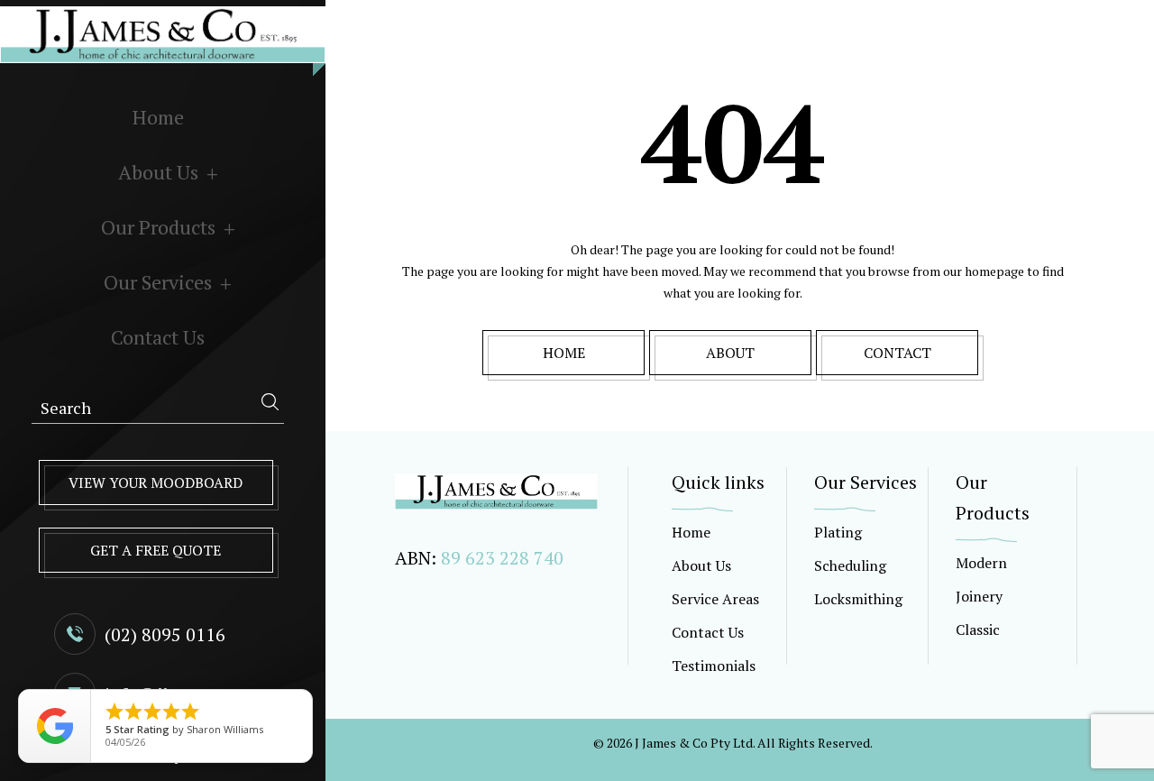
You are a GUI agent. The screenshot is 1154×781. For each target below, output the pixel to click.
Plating (838, 532)
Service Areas (715, 599)
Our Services (158, 282)
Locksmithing (858, 599)
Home (158, 117)
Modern (981, 563)
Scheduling (850, 565)
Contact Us (158, 337)
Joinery (979, 596)
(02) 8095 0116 (165, 634)
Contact (897, 353)
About (730, 353)
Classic (978, 629)
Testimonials (714, 665)
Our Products (158, 227)
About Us (158, 172)
